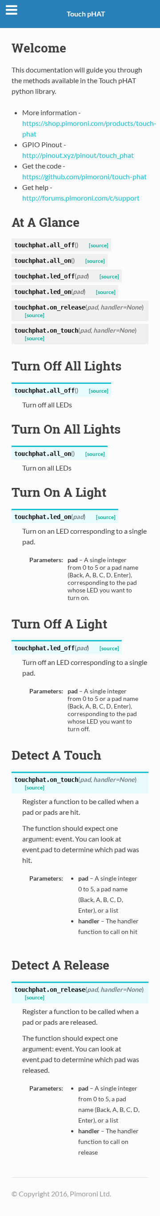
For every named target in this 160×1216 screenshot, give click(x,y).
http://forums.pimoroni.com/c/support (81, 197)
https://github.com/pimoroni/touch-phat (84, 176)
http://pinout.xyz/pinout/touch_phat (78, 155)
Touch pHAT (86, 13)
